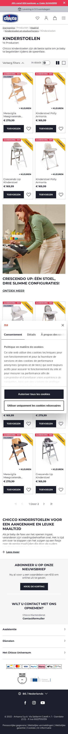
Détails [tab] (31, 334)
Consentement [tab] (13, 334)
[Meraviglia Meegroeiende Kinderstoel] (18, 90)
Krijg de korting (34, 586)
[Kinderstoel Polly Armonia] (50, 90)
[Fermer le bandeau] (63, 325)
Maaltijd (34, 27)
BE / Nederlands (33, 693)
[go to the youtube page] (43, 703)
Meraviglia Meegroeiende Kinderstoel (12, 115)
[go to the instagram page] (34, 703)
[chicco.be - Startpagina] (10, 18)
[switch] (46, 63)
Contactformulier (34, 618)
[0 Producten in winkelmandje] (55, 18)
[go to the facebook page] (25, 703)
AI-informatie (44, 728)
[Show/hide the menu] (63, 18)
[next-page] (43, 504)
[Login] (46, 18)
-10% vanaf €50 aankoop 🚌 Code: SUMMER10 (34, 3)
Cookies (31, 728)
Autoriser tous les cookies (34, 394)
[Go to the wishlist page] (37, 18)
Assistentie (10, 629)
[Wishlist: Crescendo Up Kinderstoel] (28, 194)
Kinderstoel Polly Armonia (46, 115)
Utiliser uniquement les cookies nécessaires (34, 405)
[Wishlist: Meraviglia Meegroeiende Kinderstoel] (28, 128)
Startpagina (9, 27)
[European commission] (41, 679)
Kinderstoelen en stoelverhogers (22, 31)
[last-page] (50, 504)
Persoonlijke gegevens (14, 725)
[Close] (64, 3)
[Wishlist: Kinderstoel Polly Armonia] (61, 128)
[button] (15, 62)
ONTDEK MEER (13, 290)
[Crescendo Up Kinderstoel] (18, 156)
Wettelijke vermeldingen (40, 725)
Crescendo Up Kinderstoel (12, 181)
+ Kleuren (25, 108)
